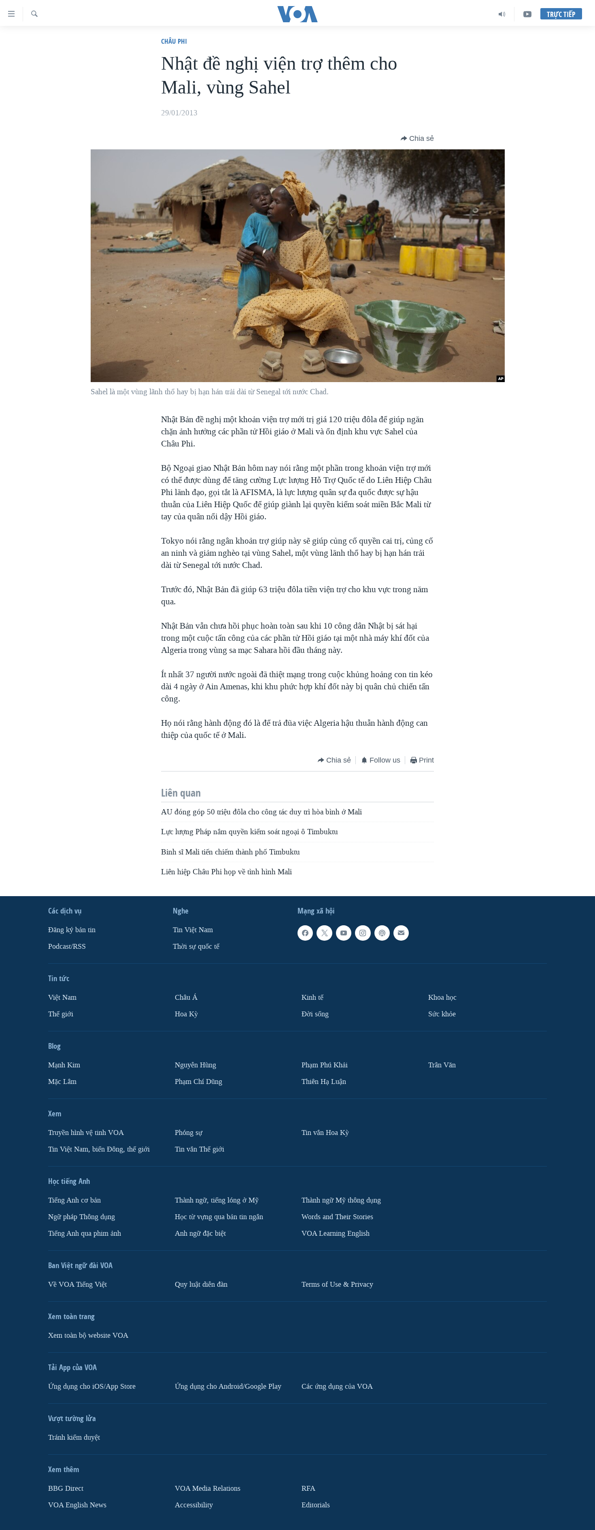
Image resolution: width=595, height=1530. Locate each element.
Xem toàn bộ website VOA (88, 1335)
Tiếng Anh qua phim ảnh (84, 1233)
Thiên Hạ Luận (324, 1081)
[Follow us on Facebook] (305, 933)
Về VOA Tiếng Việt (77, 1284)
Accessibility (194, 1505)
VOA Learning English (336, 1233)
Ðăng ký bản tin (72, 930)
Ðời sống (315, 1014)
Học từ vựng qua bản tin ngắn (219, 1217)
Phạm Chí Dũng (198, 1081)
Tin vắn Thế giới (199, 1149)
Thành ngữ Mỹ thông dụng (341, 1200)
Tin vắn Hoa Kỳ (325, 1132)
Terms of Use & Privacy (337, 1284)
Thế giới (60, 1014)
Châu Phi (174, 41)
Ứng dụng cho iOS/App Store (92, 1386)
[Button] (417, 138)
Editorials (316, 1505)
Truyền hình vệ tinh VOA (86, 1132)
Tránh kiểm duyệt (74, 1437)
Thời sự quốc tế (196, 946)
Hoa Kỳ (186, 1014)
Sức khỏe (442, 1014)
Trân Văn (442, 1065)
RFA (308, 1488)
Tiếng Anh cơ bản (74, 1200)
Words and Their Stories (337, 1217)
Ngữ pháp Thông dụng (81, 1217)
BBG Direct (65, 1488)
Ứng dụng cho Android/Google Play (228, 1386)
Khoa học (442, 997)
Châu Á (186, 997)
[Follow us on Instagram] (362, 933)
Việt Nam (62, 997)
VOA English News (77, 1505)
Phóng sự (188, 1132)
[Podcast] (382, 933)
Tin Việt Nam (193, 930)
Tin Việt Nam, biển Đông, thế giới (99, 1149)
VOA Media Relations (207, 1488)
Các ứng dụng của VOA (337, 1386)
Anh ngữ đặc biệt (200, 1233)
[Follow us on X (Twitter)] (324, 933)
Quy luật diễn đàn (201, 1284)
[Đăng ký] (401, 933)
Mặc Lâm (62, 1081)
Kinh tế (312, 997)
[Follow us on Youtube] (343, 933)
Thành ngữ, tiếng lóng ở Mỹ (217, 1200)
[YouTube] (527, 14)
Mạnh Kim (64, 1065)
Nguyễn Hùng (195, 1065)
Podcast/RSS (67, 946)
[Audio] (502, 14)
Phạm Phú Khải (325, 1065)
